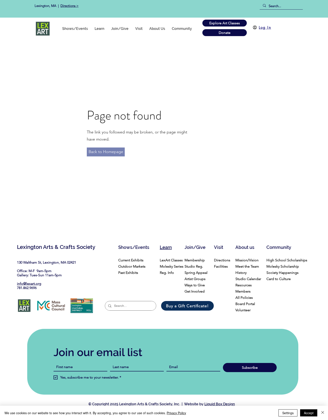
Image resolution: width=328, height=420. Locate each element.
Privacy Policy (176, 413)
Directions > (69, 6)
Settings (288, 413)
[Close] (322, 412)
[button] (181, 29)
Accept (308, 413)
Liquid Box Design (219, 404)
